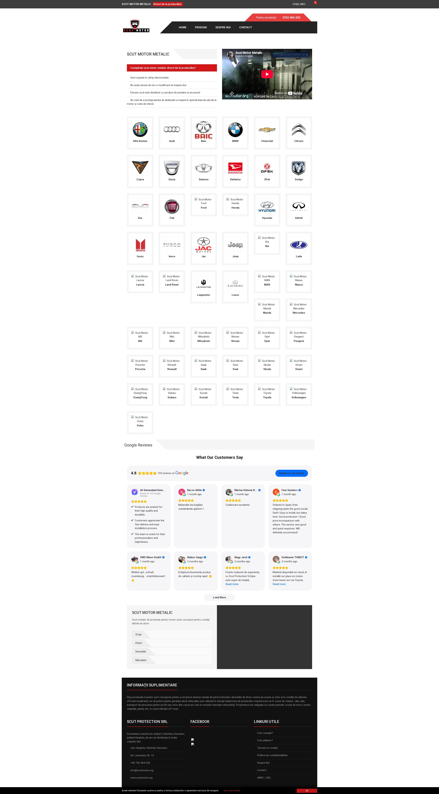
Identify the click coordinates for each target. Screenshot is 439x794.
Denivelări (140, 651)
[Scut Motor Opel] (267, 334)
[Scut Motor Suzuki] (204, 390)
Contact (245, 27)
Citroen (298, 141)
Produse (201, 27)
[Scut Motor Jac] (204, 244)
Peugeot (299, 341)
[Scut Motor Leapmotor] (204, 283)
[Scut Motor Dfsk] (267, 167)
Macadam (141, 660)
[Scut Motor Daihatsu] (235, 167)
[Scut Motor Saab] (204, 362)
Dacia (172, 179)
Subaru (172, 397)
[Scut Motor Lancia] (140, 278)
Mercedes (299, 312)
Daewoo (204, 179)
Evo (140, 218)
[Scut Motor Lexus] (235, 283)
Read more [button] (232, 584)
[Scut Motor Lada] (299, 244)
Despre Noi (263, 762)
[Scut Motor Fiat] (172, 206)
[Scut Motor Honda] (235, 201)
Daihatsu (235, 179)
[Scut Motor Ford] (204, 201)
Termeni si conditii (267, 747)
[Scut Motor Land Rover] (172, 278)
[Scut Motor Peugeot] (299, 334)
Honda (235, 207)
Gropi (138, 634)
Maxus (299, 284)
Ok (307, 790)
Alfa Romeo (140, 141)
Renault (172, 369)
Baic (203, 141)
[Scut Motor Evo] (140, 206)
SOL (268, 777)
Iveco (172, 256)
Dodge (299, 179)
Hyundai (267, 218)
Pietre (138, 643)
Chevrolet (267, 141)
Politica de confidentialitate (272, 755)
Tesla (235, 397)
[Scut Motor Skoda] (267, 362)
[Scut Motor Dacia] (172, 167)
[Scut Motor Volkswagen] (299, 390)
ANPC (260, 777)
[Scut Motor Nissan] (235, 334)
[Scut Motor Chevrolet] (267, 129)
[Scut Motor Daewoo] (204, 167)
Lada (299, 256)
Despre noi (223, 27)
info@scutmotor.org (141, 770)
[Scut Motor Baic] (204, 129)
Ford (203, 207)
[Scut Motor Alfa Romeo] (140, 129)
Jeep (235, 256)
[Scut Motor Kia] (267, 239)
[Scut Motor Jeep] (235, 244)
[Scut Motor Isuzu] (140, 244)
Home (182, 27)
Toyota (267, 397)
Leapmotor (203, 294)
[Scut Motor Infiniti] (299, 206)
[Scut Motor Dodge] (299, 167)
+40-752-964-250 (140, 762)
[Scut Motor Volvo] (140, 419)
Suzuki (203, 397)
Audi (172, 141)
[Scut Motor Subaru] (172, 390)
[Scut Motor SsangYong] (140, 390)
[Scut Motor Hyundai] (267, 206)
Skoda (267, 369)
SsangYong (140, 397)
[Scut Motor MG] (140, 334)
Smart (298, 369)
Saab (204, 369)
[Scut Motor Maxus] (299, 278)
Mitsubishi (203, 341)
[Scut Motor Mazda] (267, 306)
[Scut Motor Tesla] (235, 390)
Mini (172, 341)
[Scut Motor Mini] (172, 334)
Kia (267, 246)
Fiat (172, 218)
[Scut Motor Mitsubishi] (204, 334)
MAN (267, 284)
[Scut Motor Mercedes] (299, 306)
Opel (267, 341)
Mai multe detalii (232, 790)
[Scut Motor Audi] (172, 129)
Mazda (267, 312)
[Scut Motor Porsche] (140, 362)
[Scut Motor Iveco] (172, 244)
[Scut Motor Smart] (299, 362)
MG (140, 341)
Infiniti (299, 218)
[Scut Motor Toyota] (267, 390)
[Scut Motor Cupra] (140, 167)
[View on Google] (181, 492)
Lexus (235, 294)
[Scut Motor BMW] (235, 129)
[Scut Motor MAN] (267, 278)
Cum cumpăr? (265, 733)
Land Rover (172, 284)
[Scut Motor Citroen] (299, 129)
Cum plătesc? (265, 740)
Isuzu (140, 256)
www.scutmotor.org (141, 777)
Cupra (140, 179)
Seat (235, 369)
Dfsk (267, 179)
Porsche (140, 369)
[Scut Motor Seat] (235, 362)
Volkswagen (299, 397)
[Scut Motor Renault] (172, 362)
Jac (203, 256)
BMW (235, 141)
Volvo (140, 425)
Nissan (235, 341)
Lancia (140, 284)
